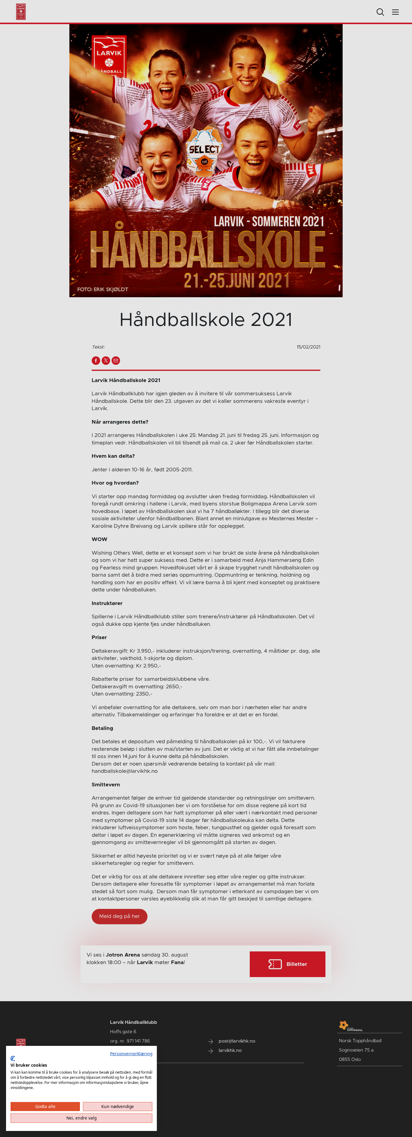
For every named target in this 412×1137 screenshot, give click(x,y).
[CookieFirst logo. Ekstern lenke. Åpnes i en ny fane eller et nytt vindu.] (13, 1058)
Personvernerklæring (131, 1053)
